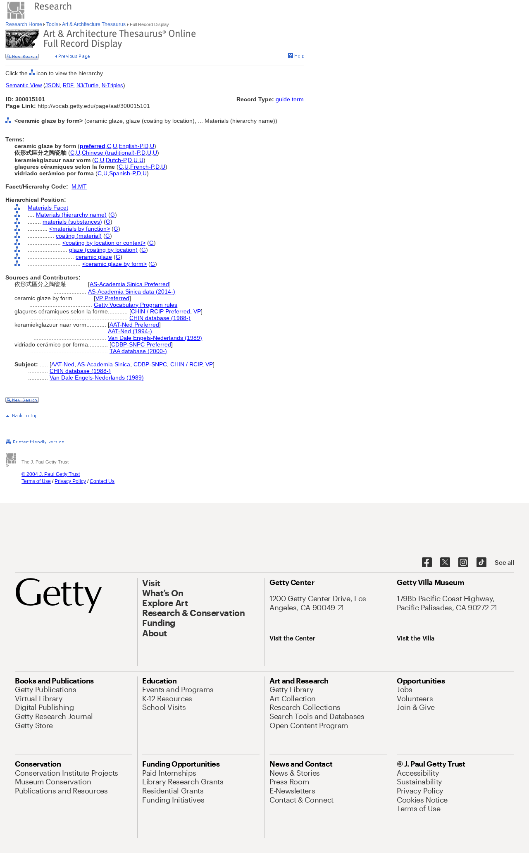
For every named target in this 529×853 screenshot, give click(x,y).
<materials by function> (79, 228)
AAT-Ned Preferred (134, 324)
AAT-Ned (62, 364)
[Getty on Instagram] (463, 563)
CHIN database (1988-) (160, 318)
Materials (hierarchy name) (71, 214)
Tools (52, 24)
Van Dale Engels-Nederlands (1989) (155, 338)
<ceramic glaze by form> (114, 263)
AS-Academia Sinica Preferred (129, 284)
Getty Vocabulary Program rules (135, 304)
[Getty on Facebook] (427, 563)
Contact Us (102, 481)
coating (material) (79, 235)
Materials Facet (48, 207)
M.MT (79, 186)
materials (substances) (72, 221)
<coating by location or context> (103, 242)
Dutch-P (116, 160)
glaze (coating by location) (103, 249)
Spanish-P (122, 173)
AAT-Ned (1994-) (130, 331)
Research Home (24, 24)
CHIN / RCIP (186, 364)
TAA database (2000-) (138, 351)
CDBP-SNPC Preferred (141, 344)
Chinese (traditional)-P (111, 152)
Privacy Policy (70, 481)
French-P (142, 166)
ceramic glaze (94, 256)
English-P (131, 146)
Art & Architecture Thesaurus (94, 24)
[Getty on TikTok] (481, 563)
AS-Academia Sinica (103, 364)
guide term (290, 99)
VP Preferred (112, 298)
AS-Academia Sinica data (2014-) (131, 291)
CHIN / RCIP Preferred (160, 311)
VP (197, 311)
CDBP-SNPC (150, 364)
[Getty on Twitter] (445, 563)
